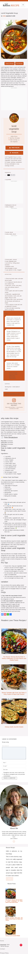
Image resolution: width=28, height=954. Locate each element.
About (9, 879)
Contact (2, 949)
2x (11, 175)
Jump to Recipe (10, 63)
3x (13, 175)
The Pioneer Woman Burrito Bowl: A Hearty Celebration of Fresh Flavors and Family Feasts (14, 658)
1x (8, 175)
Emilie (4, 16)
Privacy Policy (4, 953)
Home (2, 941)
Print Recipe (19, 63)
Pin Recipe (15, 152)
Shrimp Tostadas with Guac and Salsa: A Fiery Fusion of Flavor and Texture (14, 919)
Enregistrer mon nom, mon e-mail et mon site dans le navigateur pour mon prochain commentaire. (14, 774)
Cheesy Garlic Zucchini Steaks (14, 727)
